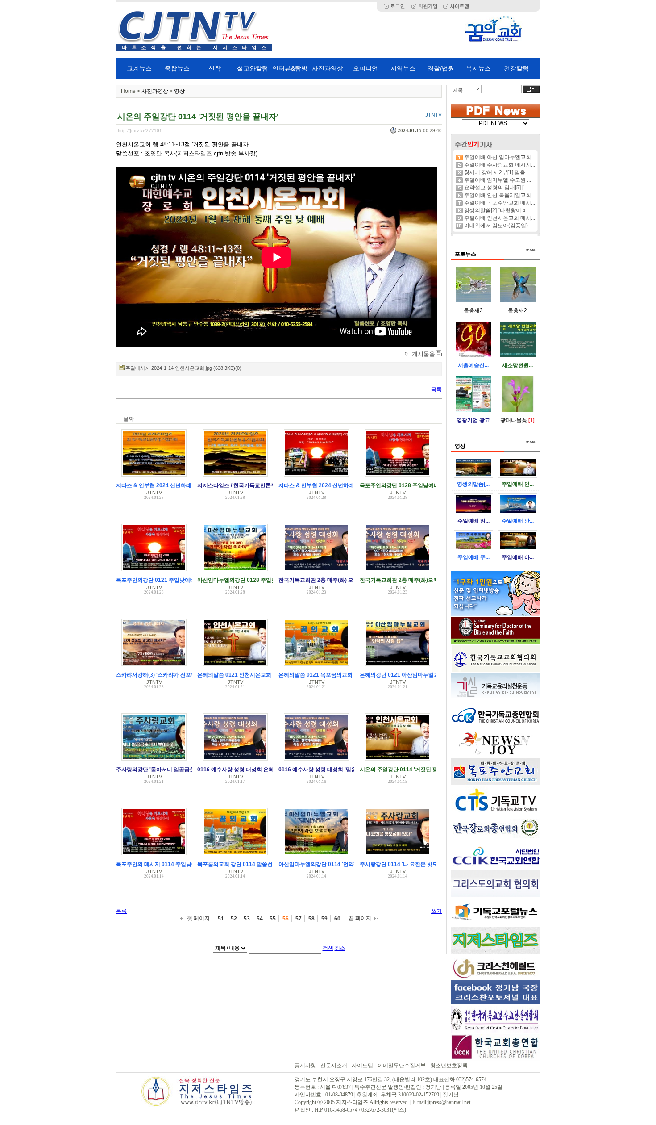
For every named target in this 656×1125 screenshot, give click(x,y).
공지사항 (305, 1065)
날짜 (128, 419)
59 (324, 919)
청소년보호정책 (449, 1065)
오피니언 (365, 68)
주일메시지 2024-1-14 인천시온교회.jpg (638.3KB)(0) (183, 368)
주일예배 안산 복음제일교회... (499, 195)
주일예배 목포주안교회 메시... (499, 203)
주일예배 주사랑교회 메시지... (499, 165)
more (530, 249)
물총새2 (517, 310)
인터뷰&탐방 (289, 68)
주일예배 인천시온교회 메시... (499, 218)
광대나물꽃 (513, 420)
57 (298, 919)
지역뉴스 (402, 68)
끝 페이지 (360, 918)
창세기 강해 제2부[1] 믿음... (496, 172)
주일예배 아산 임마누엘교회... (499, 157)
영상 (179, 91)
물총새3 (473, 310)
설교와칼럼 (252, 68)
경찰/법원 (441, 68)
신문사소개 (333, 1065)
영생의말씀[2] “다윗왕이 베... (498, 210)
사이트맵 (362, 1065)
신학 (214, 68)
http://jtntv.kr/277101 (140, 130)
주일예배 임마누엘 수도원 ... (497, 180)
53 (247, 919)
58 (311, 919)
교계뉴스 (139, 68)
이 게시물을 (419, 354)
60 (337, 919)
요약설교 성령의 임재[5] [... (495, 187)
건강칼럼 (516, 68)
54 (260, 919)
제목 (458, 90)
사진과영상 (327, 68)
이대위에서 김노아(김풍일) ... (498, 225)
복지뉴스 (478, 68)
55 (273, 919)
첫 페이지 (198, 918)
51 (221, 919)
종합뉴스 (177, 68)
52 (234, 919)
